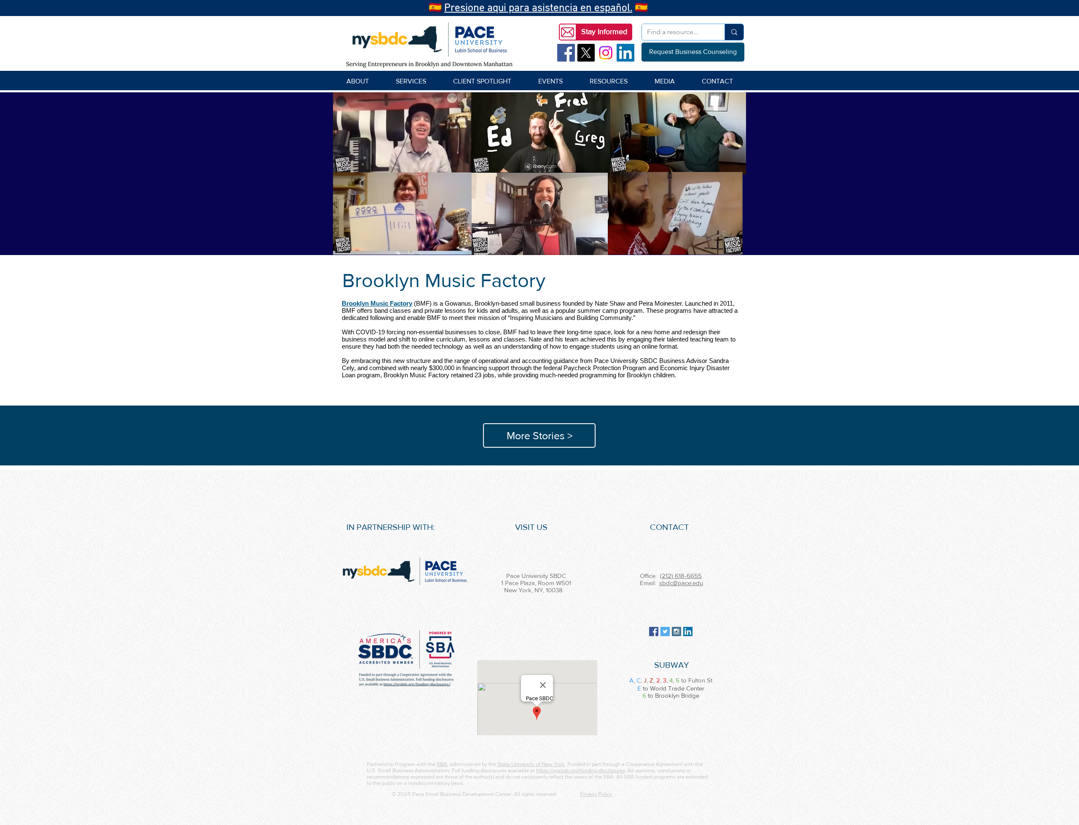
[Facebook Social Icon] (566, 53)
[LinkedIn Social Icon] (625, 53)
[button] (604, 32)
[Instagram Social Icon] (676, 631)
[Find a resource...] (734, 32)
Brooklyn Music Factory (377, 303)
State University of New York (531, 764)
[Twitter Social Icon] (665, 631)
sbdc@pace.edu (681, 582)
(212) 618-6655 (681, 575)
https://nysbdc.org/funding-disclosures (580, 770)
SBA (442, 764)
